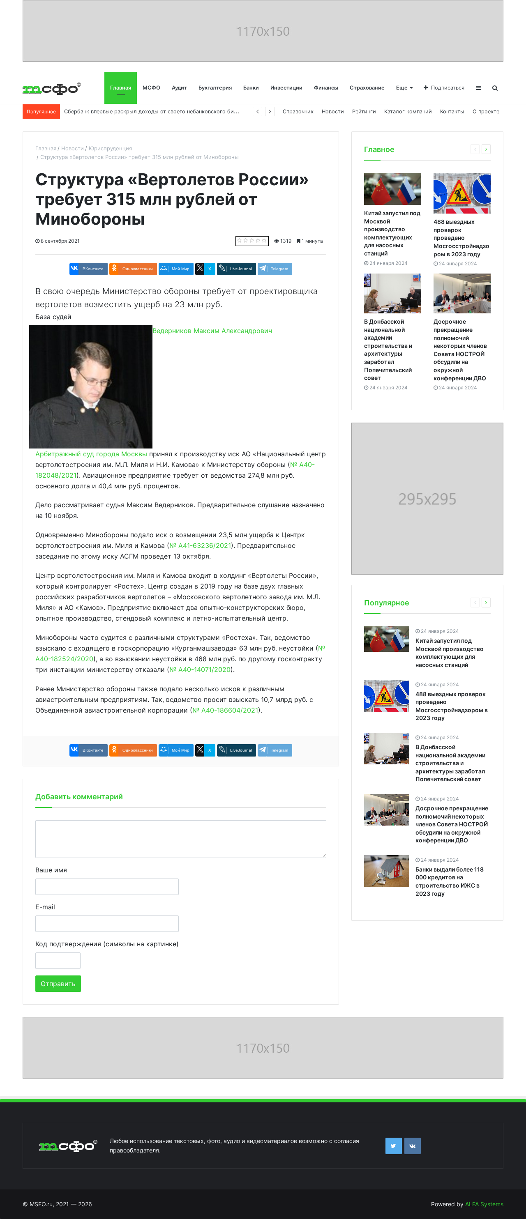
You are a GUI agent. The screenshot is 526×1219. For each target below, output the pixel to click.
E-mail (45, 907)
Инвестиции (286, 88)
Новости (333, 111)
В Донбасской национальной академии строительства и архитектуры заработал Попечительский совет (450, 762)
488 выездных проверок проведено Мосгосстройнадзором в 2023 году (461, 237)
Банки (251, 88)
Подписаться (447, 88)
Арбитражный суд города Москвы (91, 454)
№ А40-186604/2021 (225, 710)
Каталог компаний (408, 111)
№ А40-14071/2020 (200, 669)
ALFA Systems (484, 1204)
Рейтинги (364, 111)
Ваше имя (51, 870)
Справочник (298, 111)
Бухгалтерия (215, 88)
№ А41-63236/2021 (200, 545)
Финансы (326, 88)
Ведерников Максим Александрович (212, 331)
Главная (120, 88)
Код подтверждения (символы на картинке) (107, 944)
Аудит (179, 88)
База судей (53, 317)
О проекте (486, 111)
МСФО (151, 88)
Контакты (452, 111)
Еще (402, 88)
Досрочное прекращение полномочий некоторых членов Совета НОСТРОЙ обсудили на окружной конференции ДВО (451, 824)
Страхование (367, 88)
